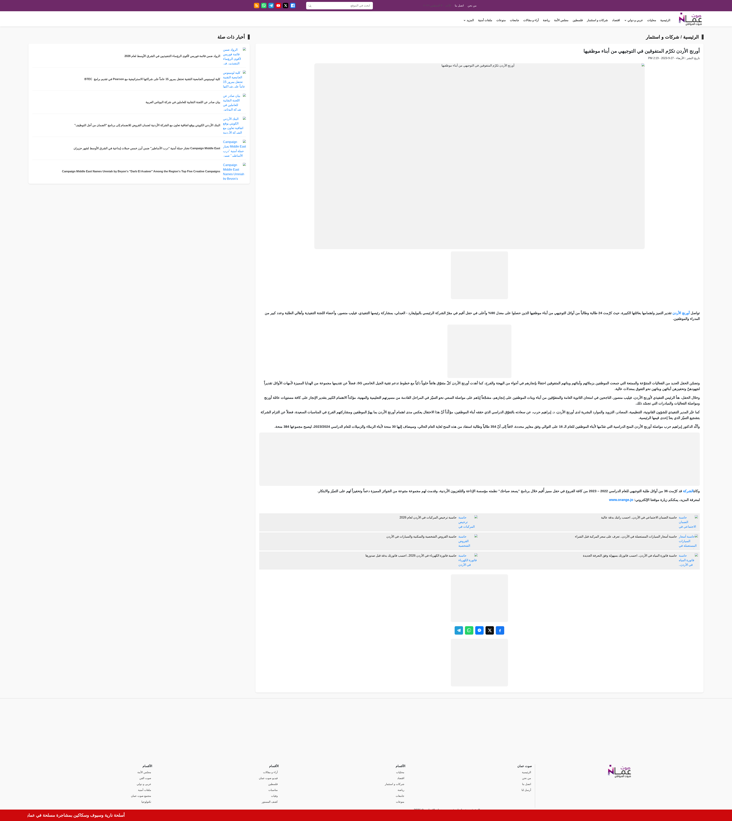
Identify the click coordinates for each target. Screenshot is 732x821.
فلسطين (578, 20)
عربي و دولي (635, 20)
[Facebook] (292, 5)
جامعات (514, 20)
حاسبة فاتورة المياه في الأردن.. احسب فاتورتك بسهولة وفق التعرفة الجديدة (630, 555)
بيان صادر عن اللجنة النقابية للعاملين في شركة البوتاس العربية (183, 102)
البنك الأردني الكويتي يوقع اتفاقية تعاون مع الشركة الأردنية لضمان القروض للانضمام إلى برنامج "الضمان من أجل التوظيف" (147, 125)
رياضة (546, 20)
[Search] (310, 5)
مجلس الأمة (561, 20)
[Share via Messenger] (479, 630)
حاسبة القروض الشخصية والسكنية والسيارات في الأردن (421, 536)
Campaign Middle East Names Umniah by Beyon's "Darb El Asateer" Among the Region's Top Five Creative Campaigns (141, 171)
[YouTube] (278, 5)
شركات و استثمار (597, 20)
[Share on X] (490, 630)
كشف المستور (270, 801)
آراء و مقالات (531, 20)
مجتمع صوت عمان (141, 796)
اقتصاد (616, 20)
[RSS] (256, 5)
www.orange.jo (621, 500)
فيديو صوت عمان (268, 778)
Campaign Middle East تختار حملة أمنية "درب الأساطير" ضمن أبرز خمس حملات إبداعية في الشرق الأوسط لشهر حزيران (147, 148)
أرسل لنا (526, 790)
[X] (285, 5)
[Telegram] (271, 5)
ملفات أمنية (485, 20)
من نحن (472, 5)
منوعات (501, 20)
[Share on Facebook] (500, 630)
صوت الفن (145, 778)
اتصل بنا (459, 5)
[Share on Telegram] (459, 630)
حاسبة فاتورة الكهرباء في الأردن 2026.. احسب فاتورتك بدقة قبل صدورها (411, 555)
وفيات (274, 796)
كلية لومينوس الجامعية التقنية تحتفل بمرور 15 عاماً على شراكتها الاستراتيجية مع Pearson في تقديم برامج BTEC (152, 79)
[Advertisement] (479, 275)
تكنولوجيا (146, 801)
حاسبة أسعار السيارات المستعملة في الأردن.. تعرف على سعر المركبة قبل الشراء (626, 536)
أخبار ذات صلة (231, 37)
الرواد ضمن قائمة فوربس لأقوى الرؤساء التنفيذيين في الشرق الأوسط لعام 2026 (172, 56)
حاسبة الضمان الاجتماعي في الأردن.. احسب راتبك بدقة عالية (639, 517)
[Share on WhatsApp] (469, 630)
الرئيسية (665, 20)
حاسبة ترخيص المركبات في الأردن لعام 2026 (428, 517)
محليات (651, 20)
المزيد (470, 20)
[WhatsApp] (263, 5)
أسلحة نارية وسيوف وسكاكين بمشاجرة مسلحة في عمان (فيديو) (88, 815)
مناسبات (273, 790)
